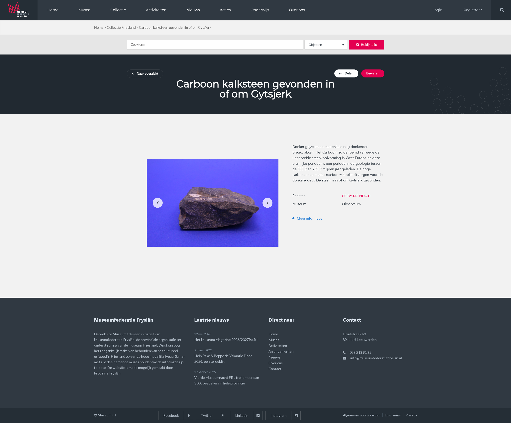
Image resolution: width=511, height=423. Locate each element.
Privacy (411, 415)
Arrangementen (281, 351)
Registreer (472, 10)
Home (53, 10)
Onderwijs (260, 10)
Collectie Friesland (121, 27)
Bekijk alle (369, 45)
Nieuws (193, 10)
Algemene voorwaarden (361, 415)
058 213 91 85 (360, 352)
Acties (225, 10)
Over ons (297, 10)
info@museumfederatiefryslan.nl (376, 358)
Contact (274, 369)
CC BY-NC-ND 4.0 (356, 196)
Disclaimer (393, 415)
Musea (84, 10)
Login (438, 10)
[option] (212, 203)
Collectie (118, 10)
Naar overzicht (147, 73)
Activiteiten (156, 10)
